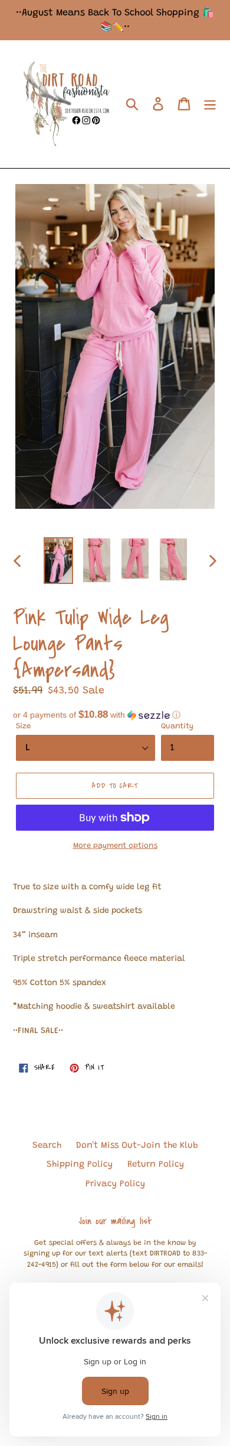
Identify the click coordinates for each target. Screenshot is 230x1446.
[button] (115, 715)
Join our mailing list (115, 1221)
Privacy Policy (115, 1184)
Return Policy (155, 1164)
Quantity (177, 726)
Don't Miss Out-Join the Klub (137, 1145)
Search (46, 1145)
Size (23, 726)
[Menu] (210, 104)
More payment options (115, 846)
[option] (59, 560)
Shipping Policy (80, 1164)
